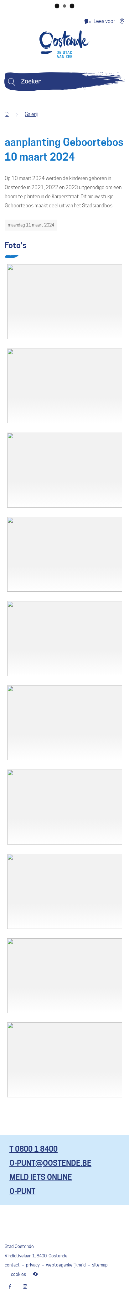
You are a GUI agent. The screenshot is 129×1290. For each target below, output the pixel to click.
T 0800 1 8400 (33, 1149)
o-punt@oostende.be (50, 1163)
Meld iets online (40, 1177)
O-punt (22, 1191)
